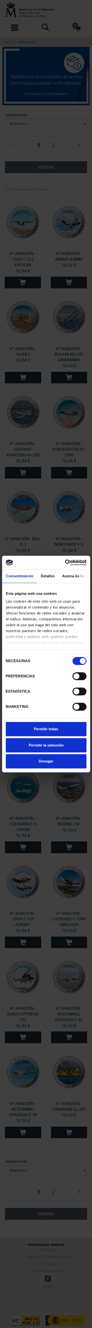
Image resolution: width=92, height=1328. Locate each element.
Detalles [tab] (47, 576)
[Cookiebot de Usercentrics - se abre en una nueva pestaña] (65, 562)
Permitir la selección (46, 745)
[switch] (79, 676)
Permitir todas (46, 729)
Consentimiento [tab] (19, 576)
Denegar (46, 761)
